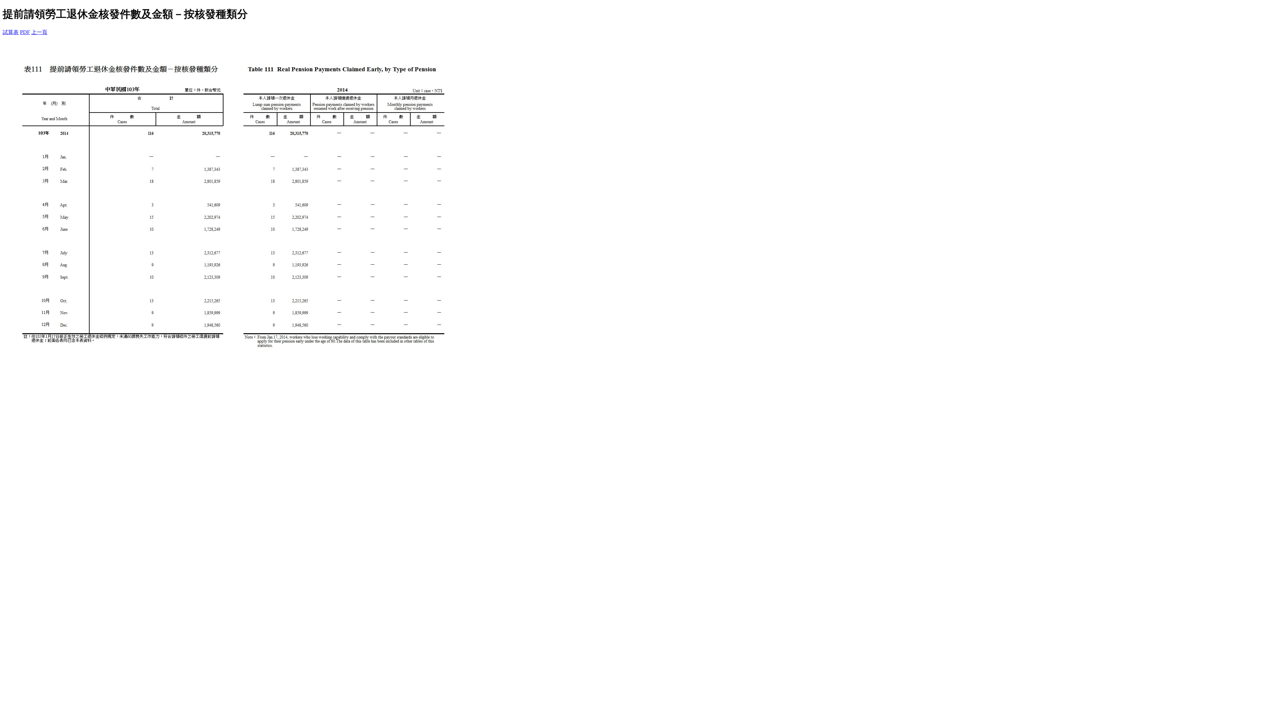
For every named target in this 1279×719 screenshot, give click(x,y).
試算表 (11, 32)
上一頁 (39, 32)
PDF (25, 32)
